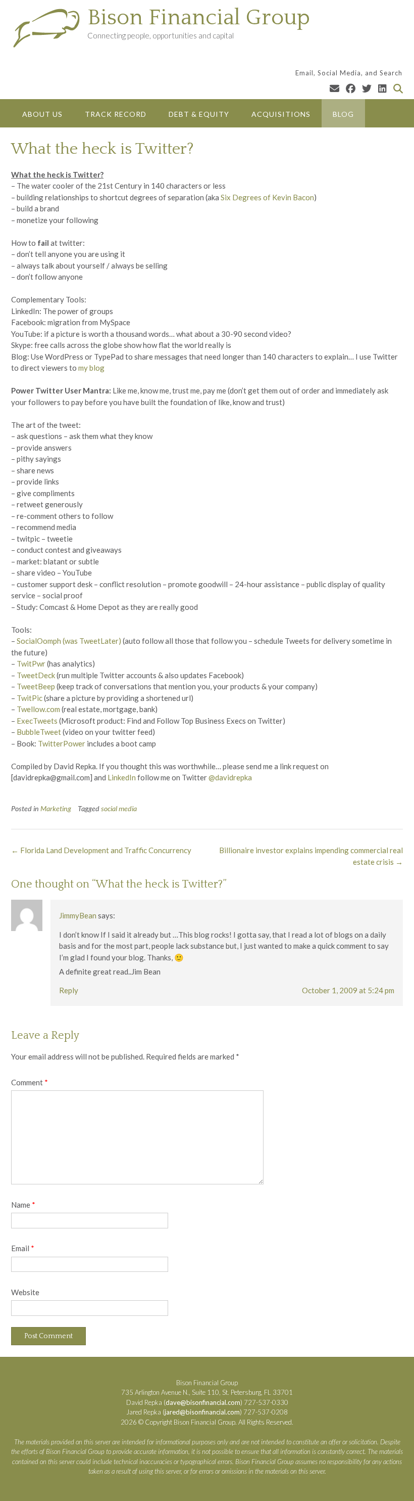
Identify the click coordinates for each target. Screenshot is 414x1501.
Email (22, 1248)
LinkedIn (122, 777)
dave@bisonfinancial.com (203, 1402)
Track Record (115, 114)
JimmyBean (77, 915)
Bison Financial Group (198, 18)
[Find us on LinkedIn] (382, 88)
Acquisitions (280, 114)
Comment (29, 1082)
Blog (343, 114)
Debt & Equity (199, 114)
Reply (68, 990)
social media (119, 808)
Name (23, 1204)
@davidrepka (230, 777)
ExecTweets (37, 720)
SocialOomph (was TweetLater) (69, 640)
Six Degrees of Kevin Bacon (267, 197)
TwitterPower (61, 743)
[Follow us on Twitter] (367, 88)
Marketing (55, 808)
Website (25, 1292)
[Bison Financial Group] (49, 28)
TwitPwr (31, 663)
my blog (91, 367)
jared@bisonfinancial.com (202, 1412)
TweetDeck (36, 675)
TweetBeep (36, 686)
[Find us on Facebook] (350, 88)
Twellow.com (38, 709)
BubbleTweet (39, 731)
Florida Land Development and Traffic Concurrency (101, 850)
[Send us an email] (334, 88)
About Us (42, 114)
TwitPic (29, 697)
